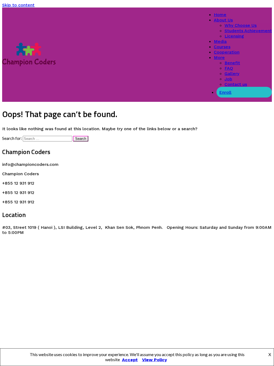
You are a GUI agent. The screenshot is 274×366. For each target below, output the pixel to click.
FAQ (228, 68)
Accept (130, 359)
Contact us (235, 84)
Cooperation (226, 52)
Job (228, 78)
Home (220, 14)
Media (220, 41)
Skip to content (18, 5)
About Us (223, 20)
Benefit (232, 62)
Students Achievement (248, 30)
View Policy (154, 359)
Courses (222, 46)
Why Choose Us (240, 25)
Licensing (234, 36)
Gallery (231, 73)
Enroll (225, 92)
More (219, 57)
